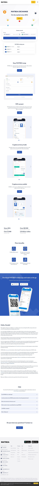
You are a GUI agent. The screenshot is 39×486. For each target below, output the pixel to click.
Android (20, 346)
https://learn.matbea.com (5, 362)
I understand (36, 483)
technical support (16, 391)
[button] (19, 70)
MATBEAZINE (12, 363)
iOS (16, 346)
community (2, 372)
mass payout (8, 350)
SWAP (14, 341)
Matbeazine (30, 446)
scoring (18, 352)
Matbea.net (19, 357)
